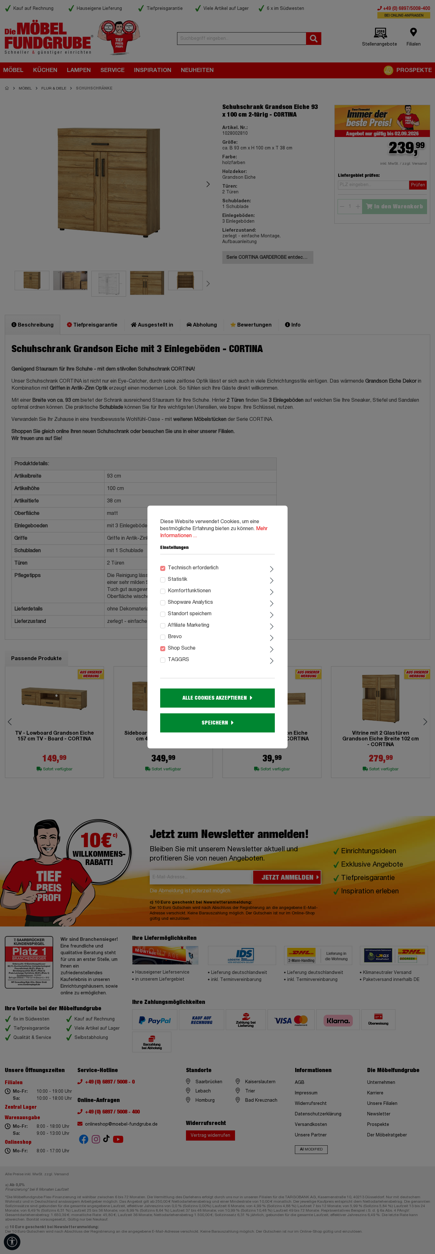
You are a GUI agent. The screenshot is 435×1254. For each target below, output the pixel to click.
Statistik (177, 579)
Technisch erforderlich (193, 568)
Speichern (215, 722)
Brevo (175, 636)
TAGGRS (178, 659)
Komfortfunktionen (189, 591)
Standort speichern (189, 613)
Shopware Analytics (190, 602)
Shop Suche (182, 648)
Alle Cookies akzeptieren (214, 698)
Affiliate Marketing (188, 625)
